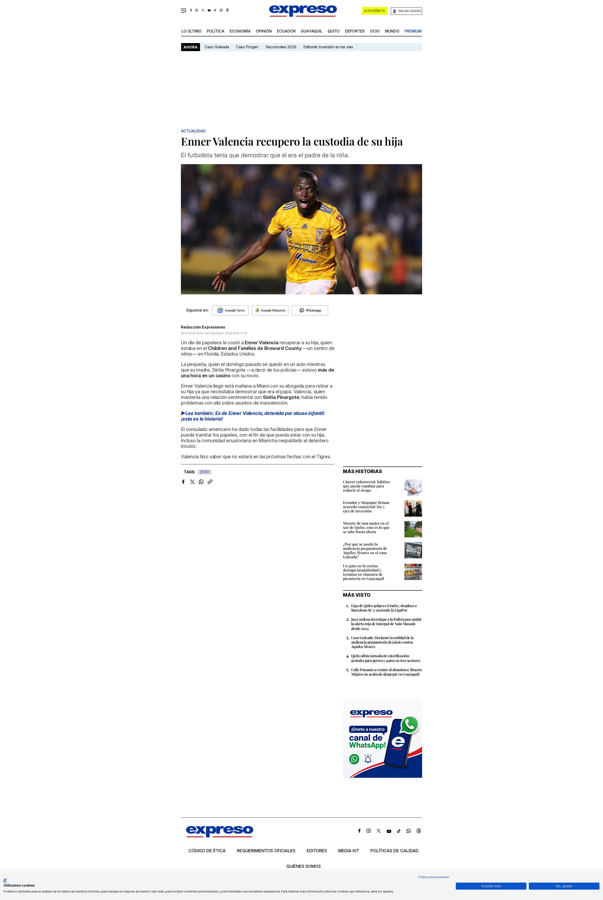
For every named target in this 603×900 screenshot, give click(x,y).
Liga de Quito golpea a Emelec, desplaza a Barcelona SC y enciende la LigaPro (383, 607)
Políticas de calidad (395, 851)
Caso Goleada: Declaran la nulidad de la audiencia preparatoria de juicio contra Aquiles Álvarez (382, 642)
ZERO (205, 472)
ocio (375, 31)
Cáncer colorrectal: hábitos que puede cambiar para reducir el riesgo (366, 486)
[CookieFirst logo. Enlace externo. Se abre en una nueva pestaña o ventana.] (5, 881)
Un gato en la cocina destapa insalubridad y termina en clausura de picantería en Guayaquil (363, 572)
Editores (317, 851)
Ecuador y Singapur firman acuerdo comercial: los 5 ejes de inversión (366, 506)
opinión (264, 31)
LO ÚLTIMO (191, 31)
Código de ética (207, 851)
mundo (392, 31)
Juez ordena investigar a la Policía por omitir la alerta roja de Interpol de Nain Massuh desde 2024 (386, 624)
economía (240, 31)
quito (334, 31)
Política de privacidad (434, 877)
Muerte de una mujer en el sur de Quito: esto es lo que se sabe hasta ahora (366, 527)
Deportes (355, 31)
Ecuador (286, 31)
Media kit (348, 851)
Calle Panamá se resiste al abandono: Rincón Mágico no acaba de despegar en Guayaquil (386, 672)
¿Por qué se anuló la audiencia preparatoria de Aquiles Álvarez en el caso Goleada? (365, 550)
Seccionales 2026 (280, 47)
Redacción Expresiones (203, 327)
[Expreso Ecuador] (219, 835)
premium (413, 31)
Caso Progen (247, 47)
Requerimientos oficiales (266, 851)
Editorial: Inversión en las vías (328, 47)
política (215, 31)
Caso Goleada (217, 47)
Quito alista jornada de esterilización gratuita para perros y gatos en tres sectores (385, 658)
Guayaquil (311, 31)
